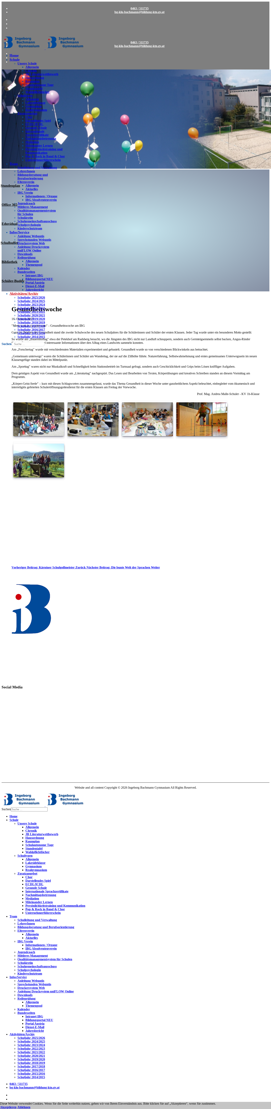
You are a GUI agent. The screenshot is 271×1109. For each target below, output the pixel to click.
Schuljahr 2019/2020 (31, 319)
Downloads (25, 254)
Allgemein (32, 67)
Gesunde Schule (36, 127)
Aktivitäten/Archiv (24, 294)
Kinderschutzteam (29, 228)
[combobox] (28, 344)
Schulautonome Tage (39, 85)
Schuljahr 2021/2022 (31, 311)
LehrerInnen (26, 171)
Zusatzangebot (27, 113)
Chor (29, 117)
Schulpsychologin (29, 224)
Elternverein (25, 182)
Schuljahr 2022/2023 (31, 308)
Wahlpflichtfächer (37, 92)
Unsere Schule (27, 63)
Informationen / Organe (41, 196)
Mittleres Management (32, 207)
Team (14, 164)
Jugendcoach (26, 203)
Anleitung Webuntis (30, 236)
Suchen (7, 344)
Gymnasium (33, 106)
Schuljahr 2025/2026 (31, 297)
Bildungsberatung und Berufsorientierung (32, 176)
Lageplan (8, 757)
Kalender (23, 268)
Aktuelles (31, 189)
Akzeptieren (8, 1107)
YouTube (8, 734)
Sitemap (7, 764)
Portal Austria (34, 282)
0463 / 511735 (140, 8)
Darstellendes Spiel (38, 120)
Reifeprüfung (26, 257)
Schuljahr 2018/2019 (31, 322)
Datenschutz (10, 770)
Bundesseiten (26, 272)
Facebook (8, 700)
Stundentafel (33, 88)
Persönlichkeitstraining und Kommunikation (43, 150)
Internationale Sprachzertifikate (37, 133)
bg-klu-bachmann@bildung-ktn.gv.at (139, 12)
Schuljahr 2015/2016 (31, 333)
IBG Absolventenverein (41, 199)
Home (14, 55)
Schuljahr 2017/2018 (31, 326)
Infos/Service (19, 232)
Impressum (9, 777)
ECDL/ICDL (34, 124)
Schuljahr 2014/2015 (31, 336)
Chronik (31, 70)
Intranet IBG (34, 275)
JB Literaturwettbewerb (41, 74)
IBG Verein (25, 192)
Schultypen (25, 95)
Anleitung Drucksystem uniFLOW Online (33, 248)
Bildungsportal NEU (39, 279)
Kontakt (7, 750)
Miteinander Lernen (39, 145)
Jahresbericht (34, 289)
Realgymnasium (36, 110)
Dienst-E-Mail (34, 286)
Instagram (8, 717)
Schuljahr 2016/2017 (31, 329)
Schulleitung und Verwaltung (37, 167)
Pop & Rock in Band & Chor (45, 156)
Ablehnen (23, 1107)
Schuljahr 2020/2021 (31, 315)
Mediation (32, 142)
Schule (15, 60)
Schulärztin (25, 217)
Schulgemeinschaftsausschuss (37, 221)
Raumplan (32, 81)
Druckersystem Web (31, 243)
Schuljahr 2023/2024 (31, 304)
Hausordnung (34, 77)
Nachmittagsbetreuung (40, 138)
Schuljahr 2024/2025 (31, 301)
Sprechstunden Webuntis (34, 239)
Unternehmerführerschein (43, 160)
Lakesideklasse (35, 102)
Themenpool (33, 264)
